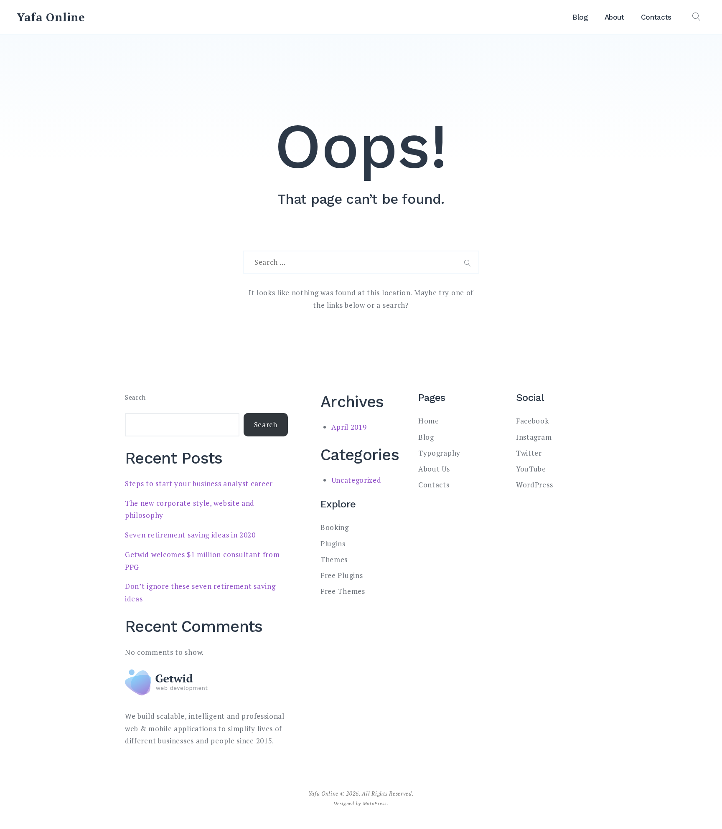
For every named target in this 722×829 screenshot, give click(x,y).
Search (135, 397)
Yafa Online (51, 17)
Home (428, 421)
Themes (334, 559)
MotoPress (375, 803)
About (614, 17)
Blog (580, 17)
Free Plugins (341, 575)
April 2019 (349, 427)
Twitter (529, 453)
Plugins (333, 543)
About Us (434, 469)
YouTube (531, 469)
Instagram (534, 437)
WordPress (534, 484)
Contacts (656, 17)
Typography (439, 453)
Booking (334, 527)
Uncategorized (356, 480)
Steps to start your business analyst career (199, 483)
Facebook (532, 421)
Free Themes (342, 591)
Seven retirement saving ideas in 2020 (190, 535)
